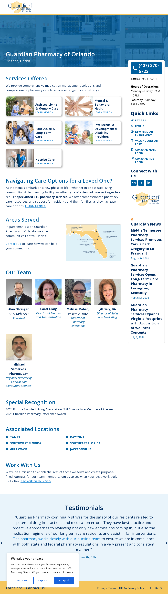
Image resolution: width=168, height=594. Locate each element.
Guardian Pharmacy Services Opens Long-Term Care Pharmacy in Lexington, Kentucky (144, 279)
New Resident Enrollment (144, 133)
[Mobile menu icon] (156, 7)
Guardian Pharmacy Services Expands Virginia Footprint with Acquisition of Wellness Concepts (146, 319)
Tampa (15, 437)
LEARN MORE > (44, 112)
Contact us (13, 244)
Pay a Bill (141, 120)
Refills (139, 126)
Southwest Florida (25, 443)
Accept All (64, 580)
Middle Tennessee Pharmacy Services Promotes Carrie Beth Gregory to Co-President (146, 241)
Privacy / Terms (107, 588)
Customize (21, 580)
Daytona (77, 437)
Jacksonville (80, 449)
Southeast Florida (85, 443)
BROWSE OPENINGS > (36, 481)
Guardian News (146, 224)
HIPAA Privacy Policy (132, 588)
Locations (14, 588)
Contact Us (35, 588)
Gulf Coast (19, 449)
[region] (43, 570)
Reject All (43, 580)
